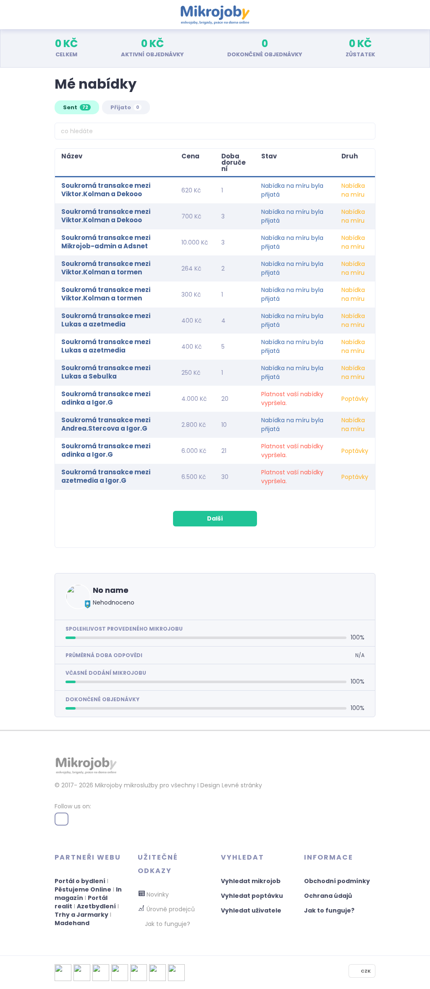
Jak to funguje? (329, 910)
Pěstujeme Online (83, 889)
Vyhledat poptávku (252, 896)
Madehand (72, 923)
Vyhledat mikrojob (251, 881)
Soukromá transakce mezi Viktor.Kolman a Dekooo (105, 189)
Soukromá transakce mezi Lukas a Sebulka (105, 372)
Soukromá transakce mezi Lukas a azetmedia (105, 320)
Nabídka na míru (353, 190)
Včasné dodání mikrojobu (106, 672)
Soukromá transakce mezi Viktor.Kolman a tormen (105, 267)
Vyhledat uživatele (251, 910)
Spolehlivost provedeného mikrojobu (124, 628)
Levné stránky (242, 785)
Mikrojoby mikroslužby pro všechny (144, 785)
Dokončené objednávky (102, 699)
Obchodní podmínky (337, 881)
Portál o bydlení (80, 881)
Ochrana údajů (328, 896)
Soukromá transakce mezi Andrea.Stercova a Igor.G (105, 424)
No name (110, 590)
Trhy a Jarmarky (81, 914)
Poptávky (354, 399)
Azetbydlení (96, 906)
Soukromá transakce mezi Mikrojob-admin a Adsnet (105, 241)
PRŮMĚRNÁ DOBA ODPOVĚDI (104, 655)
